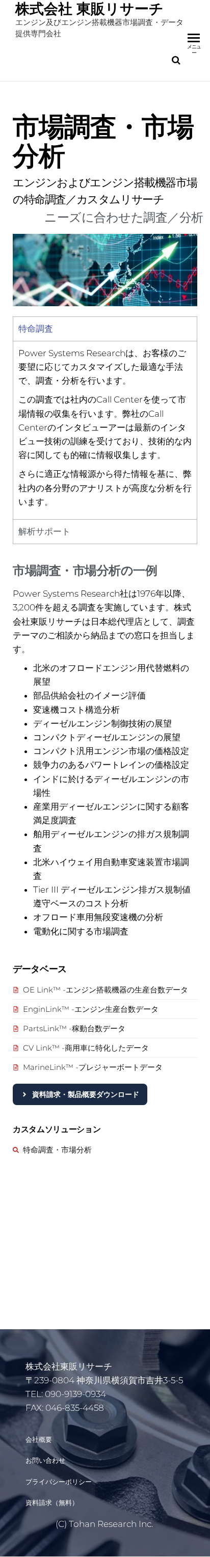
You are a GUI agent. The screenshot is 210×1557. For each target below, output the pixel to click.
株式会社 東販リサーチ (89, 8)
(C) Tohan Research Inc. (105, 1524)
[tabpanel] (105, 430)
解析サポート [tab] (44, 531)
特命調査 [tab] (35, 329)
